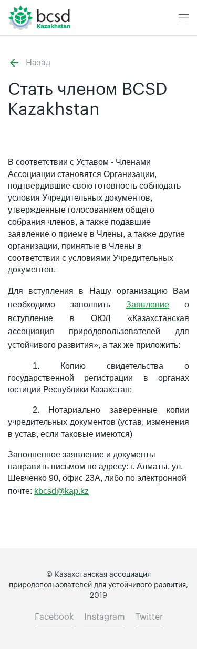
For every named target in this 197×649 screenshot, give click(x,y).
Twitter (149, 617)
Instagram (104, 617)
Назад (38, 63)
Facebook (54, 617)
